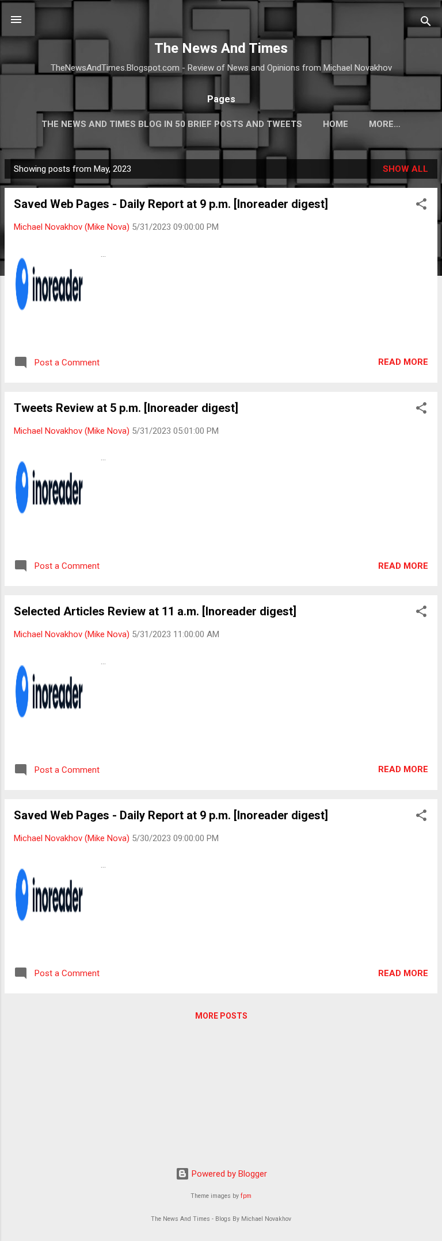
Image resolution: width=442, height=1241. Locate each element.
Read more (403, 362)
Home (335, 124)
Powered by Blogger (228, 1174)
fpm (246, 1196)
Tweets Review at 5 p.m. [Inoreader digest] (126, 408)
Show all (405, 169)
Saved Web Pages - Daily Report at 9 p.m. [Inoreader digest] (171, 204)
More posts (221, 1015)
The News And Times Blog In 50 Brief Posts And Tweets (171, 124)
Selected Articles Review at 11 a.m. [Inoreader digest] (155, 611)
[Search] (426, 23)
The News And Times (221, 48)
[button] (421, 206)
